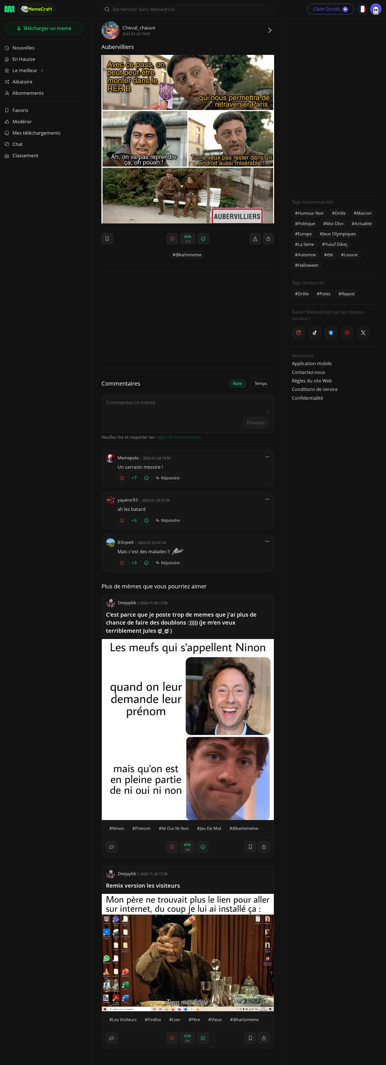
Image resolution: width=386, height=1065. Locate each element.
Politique (306, 223)
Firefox (154, 1019)
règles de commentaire (177, 437)
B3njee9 (125, 542)
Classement (25, 155)
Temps (261, 383)
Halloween (308, 265)
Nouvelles (23, 47)
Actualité (363, 223)
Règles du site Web (312, 381)
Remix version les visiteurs (143, 885)
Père (195, 1019)
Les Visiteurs (124, 1019)
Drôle (340, 213)
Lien (176, 1019)
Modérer (22, 121)
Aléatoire (22, 81)
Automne (307, 254)
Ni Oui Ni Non (175, 828)
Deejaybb (127, 602)
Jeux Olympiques (339, 233)
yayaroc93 (127, 500)
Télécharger (46, 28)
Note (237, 383)
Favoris (20, 110)
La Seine (306, 244)
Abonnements (28, 93)
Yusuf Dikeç (336, 244)
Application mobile (312, 363)
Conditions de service (315, 389)
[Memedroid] (9, 9)
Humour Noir (311, 213)
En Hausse (23, 59)
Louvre (350, 254)
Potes (325, 293)
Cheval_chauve (138, 27)
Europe (305, 233)
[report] (255, 238)
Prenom (143, 828)
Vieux (216, 1019)
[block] (268, 238)
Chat (17, 144)
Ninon (118, 828)
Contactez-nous (308, 372)
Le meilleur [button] (25, 70)
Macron (364, 213)
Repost (348, 293)
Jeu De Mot (210, 828)
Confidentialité (307, 398)
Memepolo (128, 458)
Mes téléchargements (36, 133)
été (330, 254)
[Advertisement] (334, 106)
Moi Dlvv (335, 223)
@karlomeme (188, 254)
